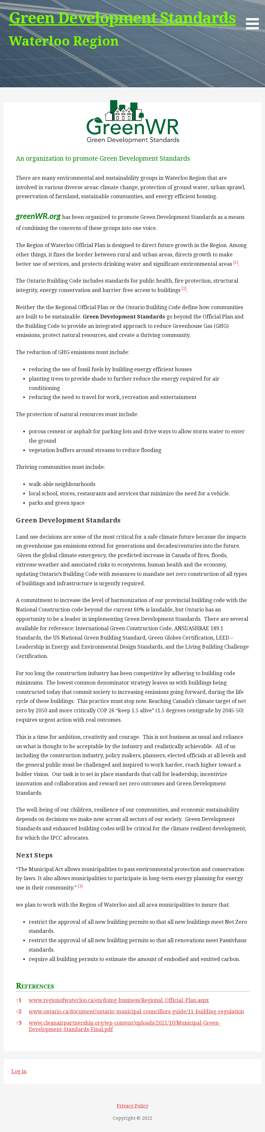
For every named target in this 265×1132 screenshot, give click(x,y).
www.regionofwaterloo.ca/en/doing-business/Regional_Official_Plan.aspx (119, 1000)
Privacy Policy (132, 1105)
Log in (18, 1071)
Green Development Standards (122, 18)
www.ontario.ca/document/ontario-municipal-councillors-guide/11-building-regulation (136, 1011)
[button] (235, 264)
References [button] (35, 985)
